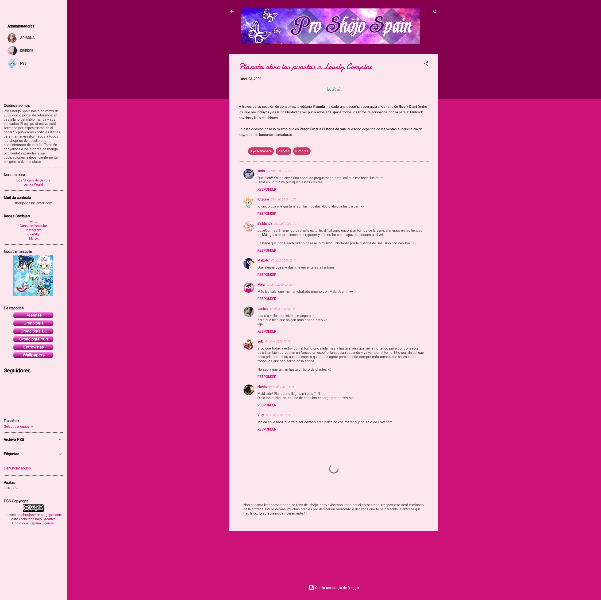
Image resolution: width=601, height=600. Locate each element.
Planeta (283, 151)
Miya (261, 284)
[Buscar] (435, 13)
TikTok (33, 238)
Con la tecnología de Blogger (336, 588)
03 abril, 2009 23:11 (284, 260)
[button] (426, 64)
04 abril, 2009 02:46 (283, 309)
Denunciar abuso (17, 468)
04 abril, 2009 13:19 (278, 341)
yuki (260, 341)
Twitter (33, 221)
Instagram (33, 230)
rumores (301, 151)
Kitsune (263, 199)
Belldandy (265, 223)
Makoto (263, 260)
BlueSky (33, 234)
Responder (267, 189)
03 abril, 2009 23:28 (279, 284)
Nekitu (262, 387)
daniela (263, 309)
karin (261, 171)
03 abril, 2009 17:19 (286, 223)
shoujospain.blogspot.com (41, 515)
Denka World (33, 184)
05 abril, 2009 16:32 (278, 415)
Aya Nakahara (261, 151)
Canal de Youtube (33, 226)
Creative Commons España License (33, 521)
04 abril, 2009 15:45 (281, 386)
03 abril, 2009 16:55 (283, 199)
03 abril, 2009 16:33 (279, 171)
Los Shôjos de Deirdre (33, 180)
